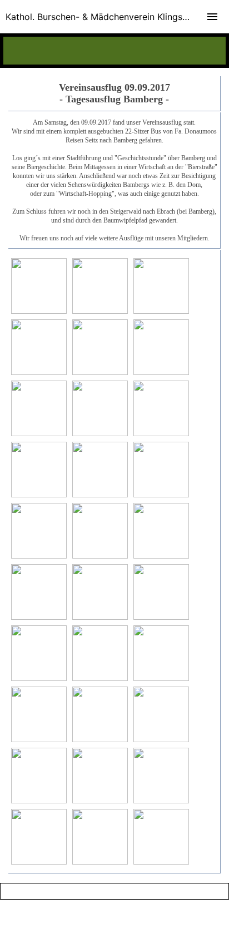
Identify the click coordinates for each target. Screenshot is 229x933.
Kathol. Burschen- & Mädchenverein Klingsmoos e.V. (114, 16)
